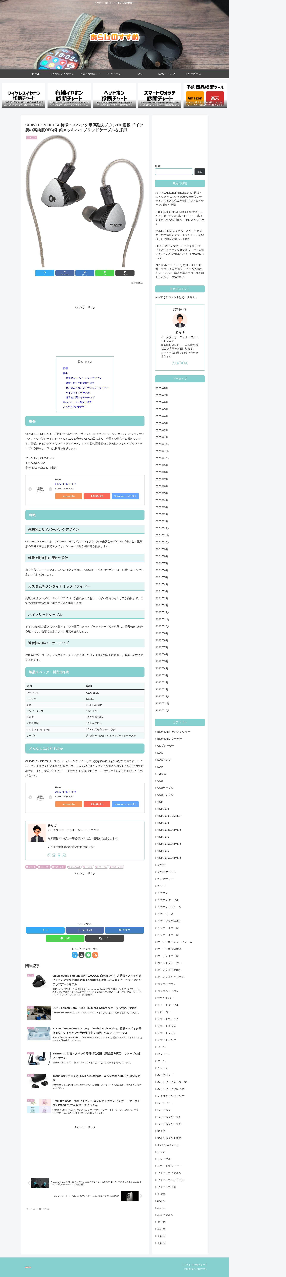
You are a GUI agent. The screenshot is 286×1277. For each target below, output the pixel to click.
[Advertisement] (84, 293)
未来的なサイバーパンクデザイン (84, 378)
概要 (65, 368)
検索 (157, 166)
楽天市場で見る (97, 496)
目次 (80, 361)
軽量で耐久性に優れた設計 (80, 382)
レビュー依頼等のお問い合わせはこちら (72, 846)
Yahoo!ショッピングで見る (125, 496)
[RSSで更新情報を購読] (64, 855)
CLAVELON (76, 867)
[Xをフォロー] (49, 855)
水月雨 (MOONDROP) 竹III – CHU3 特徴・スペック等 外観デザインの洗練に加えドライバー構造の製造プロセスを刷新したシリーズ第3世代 (180, 271)
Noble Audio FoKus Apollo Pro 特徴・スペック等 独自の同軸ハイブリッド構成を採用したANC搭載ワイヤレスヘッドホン (180, 217)
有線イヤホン (59, 867)
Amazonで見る (69, 496)
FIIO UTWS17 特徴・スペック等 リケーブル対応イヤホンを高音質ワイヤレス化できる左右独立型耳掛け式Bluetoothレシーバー (180, 252)
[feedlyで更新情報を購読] (59, 855)
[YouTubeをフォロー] (54, 855)
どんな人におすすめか (75, 407)
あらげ (52, 825)
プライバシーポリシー (194, 1264)
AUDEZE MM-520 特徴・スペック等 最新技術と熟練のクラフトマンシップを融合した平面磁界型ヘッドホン (180, 234)
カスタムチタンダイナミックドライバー (87, 387)
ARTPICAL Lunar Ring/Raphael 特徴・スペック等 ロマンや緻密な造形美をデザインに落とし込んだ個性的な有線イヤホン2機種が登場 (180, 198)
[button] (125, 273)
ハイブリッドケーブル (78, 392)
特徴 (65, 373)
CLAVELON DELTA (65, 484)
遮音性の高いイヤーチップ (80, 397)
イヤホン (32, 867)
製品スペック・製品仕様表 (77, 402)
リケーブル (45, 867)
